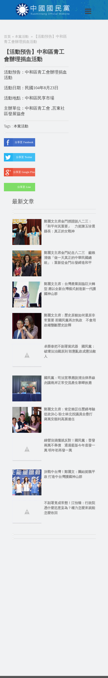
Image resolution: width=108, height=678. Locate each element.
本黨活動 (22, 36)
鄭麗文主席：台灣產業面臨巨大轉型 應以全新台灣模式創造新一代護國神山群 (70, 289)
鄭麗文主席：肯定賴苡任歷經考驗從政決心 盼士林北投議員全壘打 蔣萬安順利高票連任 (70, 414)
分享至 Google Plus (24, 172)
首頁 (7, 36)
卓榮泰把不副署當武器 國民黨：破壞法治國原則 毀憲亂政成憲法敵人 (70, 351)
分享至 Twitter (24, 157)
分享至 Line (24, 187)
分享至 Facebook (24, 142)
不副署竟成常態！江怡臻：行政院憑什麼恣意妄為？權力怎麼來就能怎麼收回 (69, 508)
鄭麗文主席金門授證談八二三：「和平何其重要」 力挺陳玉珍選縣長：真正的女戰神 (69, 226)
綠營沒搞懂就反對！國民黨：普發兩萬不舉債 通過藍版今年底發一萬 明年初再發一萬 (69, 445)
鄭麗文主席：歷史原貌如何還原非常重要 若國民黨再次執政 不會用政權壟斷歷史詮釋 (70, 320)
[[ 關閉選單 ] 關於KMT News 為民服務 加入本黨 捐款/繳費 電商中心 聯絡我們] (74, 6)
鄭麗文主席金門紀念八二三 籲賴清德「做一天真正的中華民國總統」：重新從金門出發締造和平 (69, 258)
